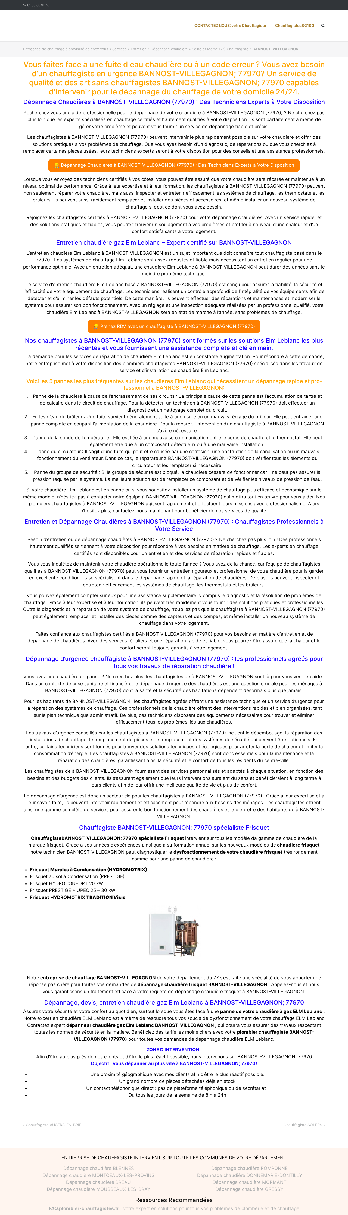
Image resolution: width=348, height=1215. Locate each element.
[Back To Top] (334, 1202)
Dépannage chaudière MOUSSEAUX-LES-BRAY (98, 1189)
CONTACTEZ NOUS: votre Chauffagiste (230, 25)
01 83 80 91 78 (38, 5)
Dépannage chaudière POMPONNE (249, 1168)
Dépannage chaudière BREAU (98, 1182)
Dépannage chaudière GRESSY (249, 1189)
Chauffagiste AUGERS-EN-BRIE (53, 1124)
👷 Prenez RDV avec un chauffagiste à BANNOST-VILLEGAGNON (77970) (174, 326)
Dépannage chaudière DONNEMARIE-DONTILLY (249, 1175)
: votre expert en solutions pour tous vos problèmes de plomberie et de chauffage (174, 1208)
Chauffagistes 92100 (294, 25)
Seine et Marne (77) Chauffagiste (220, 49)
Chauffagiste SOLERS (303, 1124)
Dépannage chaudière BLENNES (98, 1168)
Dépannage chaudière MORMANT (250, 1182)
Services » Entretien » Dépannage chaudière (150, 49)
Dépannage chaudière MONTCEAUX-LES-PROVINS (98, 1175)
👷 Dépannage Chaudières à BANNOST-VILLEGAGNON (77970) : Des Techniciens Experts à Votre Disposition (174, 165)
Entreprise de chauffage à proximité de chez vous (65, 49)
